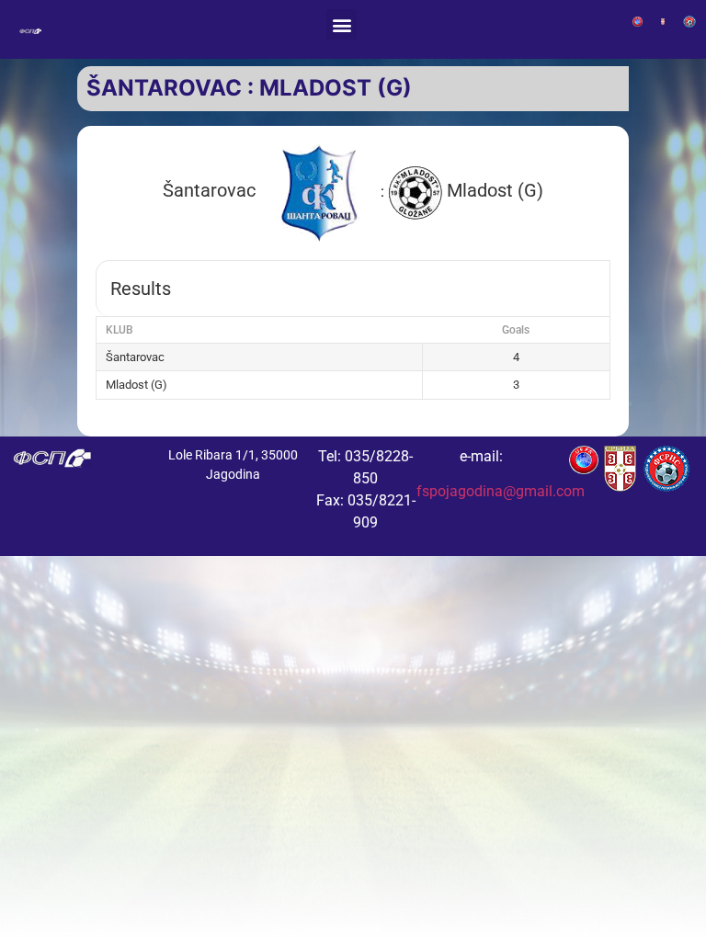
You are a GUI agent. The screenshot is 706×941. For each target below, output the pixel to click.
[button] (341, 24)
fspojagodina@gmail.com (500, 491)
